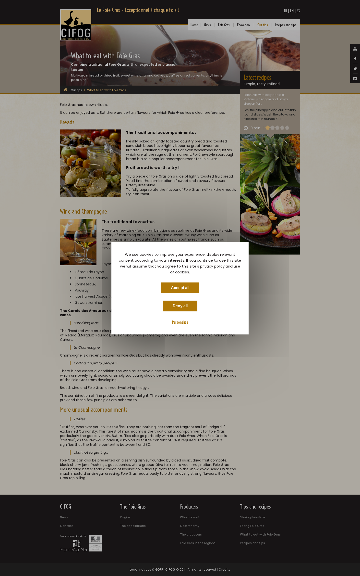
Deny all (180, 306)
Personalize (180, 322)
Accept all (180, 287)
